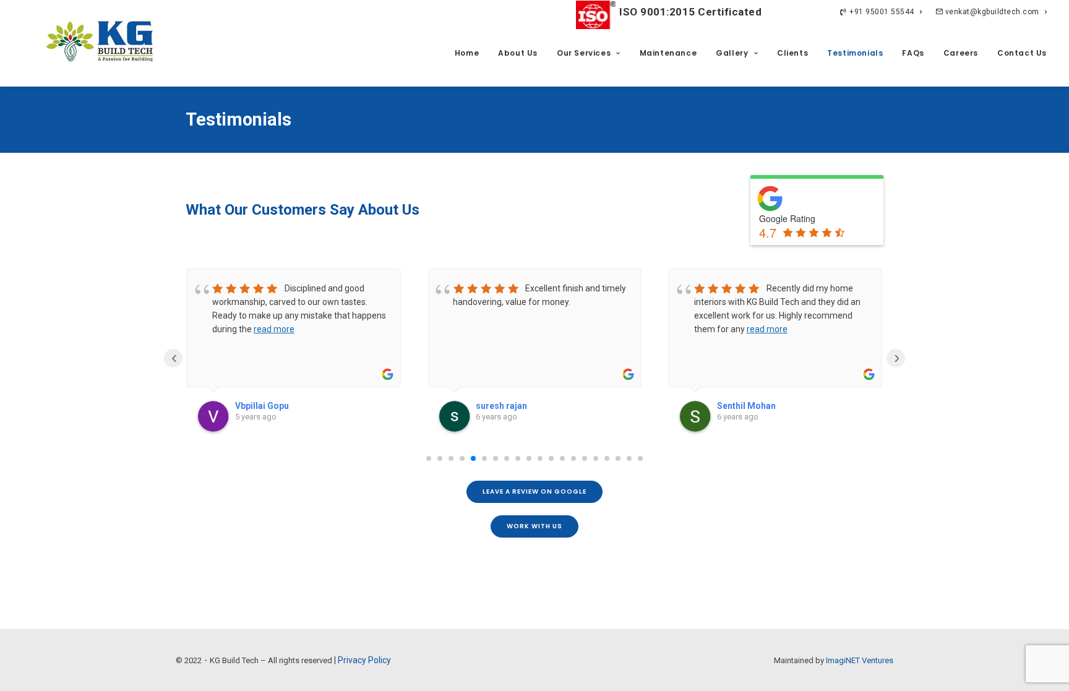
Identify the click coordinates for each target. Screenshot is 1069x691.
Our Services (584, 53)
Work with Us (534, 526)
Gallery (732, 53)
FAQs (913, 53)
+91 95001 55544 (881, 11)
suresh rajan (501, 406)
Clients (792, 53)
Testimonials (855, 53)
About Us (518, 53)
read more (274, 329)
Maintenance (668, 53)
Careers (960, 53)
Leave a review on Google (534, 491)
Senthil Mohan (746, 406)
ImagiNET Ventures (859, 660)
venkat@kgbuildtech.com (991, 11)
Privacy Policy (364, 660)
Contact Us (1022, 53)
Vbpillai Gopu (262, 406)
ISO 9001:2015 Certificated (690, 12)
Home (467, 53)
